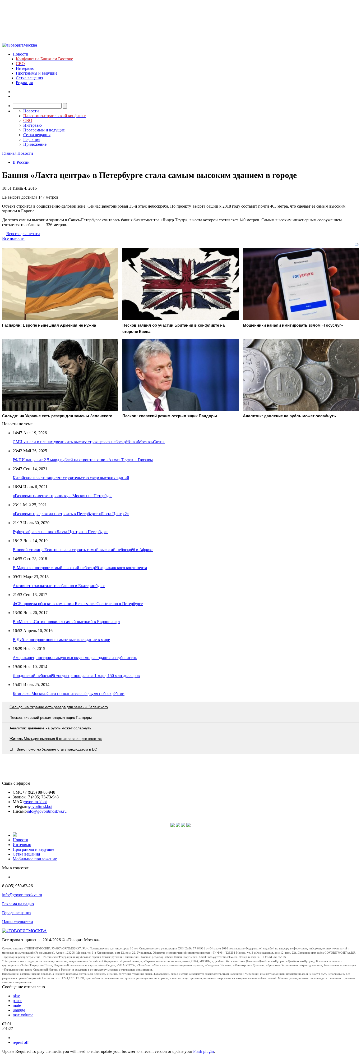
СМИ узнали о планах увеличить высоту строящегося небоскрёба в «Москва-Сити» (89, 442)
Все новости (13, 238)
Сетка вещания (29, 78)
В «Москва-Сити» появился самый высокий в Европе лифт (66, 621)
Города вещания (16, 913)
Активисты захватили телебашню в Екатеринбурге (59, 585)
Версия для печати (23, 233)
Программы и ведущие (36, 73)
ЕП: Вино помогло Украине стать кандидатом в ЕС (53, 749)
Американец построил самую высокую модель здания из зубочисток (75, 657)
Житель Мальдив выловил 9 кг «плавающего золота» (56, 739)
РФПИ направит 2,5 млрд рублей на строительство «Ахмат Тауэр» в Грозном (83, 460)
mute (17, 1005)
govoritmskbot (35, 801)
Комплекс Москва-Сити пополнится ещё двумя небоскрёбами (68, 693)
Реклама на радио (18, 904)
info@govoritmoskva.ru (47, 811)
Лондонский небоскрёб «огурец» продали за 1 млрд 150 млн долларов (76, 675)
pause (17, 1000)
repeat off (21, 1042)
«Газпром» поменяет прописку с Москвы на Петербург (62, 495)
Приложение (35, 144)
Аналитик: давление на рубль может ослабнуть (50, 728)
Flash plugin (203, 1051)
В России (21, 162)
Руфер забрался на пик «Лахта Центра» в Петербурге (60, 531)
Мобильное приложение (35, 859)
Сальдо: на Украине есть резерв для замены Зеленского (59, 707)
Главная (9, 153)
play (16, 996)
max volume (23, 1015)
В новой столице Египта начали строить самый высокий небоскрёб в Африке (83, 549)
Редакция (24, 82)
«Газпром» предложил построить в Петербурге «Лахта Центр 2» (71, 513)
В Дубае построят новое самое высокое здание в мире (61, 639)
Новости (20, 54)
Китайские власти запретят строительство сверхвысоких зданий (71, 478)
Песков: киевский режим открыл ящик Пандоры (51, 717)
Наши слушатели (17, 922)
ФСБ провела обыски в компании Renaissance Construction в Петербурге (78, 603)
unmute (19, 1010)
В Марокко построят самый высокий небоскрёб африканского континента (80, 567)
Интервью (25, 68)
